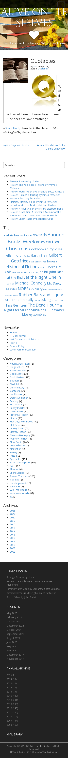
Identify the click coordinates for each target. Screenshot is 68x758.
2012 (12, 537)
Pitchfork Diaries (55, 289)
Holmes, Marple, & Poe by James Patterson (33, 201)
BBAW (40, 242)
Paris (45, 289)
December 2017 (15, 654)
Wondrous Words (19, 493)
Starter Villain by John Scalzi (25, 198)
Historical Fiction (21, 266)
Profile (13, 342)
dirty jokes (54, 249)
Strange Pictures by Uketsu (24, 181)
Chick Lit (14, 384)
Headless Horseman (37, 262)
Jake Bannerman (19, 272)
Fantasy (27, 256)
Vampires (15, 486)
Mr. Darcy (54, 283)
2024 (12, 514)
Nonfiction (15, 448)
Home (13, 332)
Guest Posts (16, 411)
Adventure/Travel (19, 363)
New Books (16, 442)
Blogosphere (17, 367)
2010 (12, 544)
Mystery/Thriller (18, 438)
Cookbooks (37, 249)
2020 (12, 517)
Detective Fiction (19, 397)
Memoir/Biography (20, 435)
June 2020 (12, 642)
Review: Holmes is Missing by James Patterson (35, 194)
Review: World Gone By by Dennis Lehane (51, 147)
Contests (15, 390)
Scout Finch (12, 128)
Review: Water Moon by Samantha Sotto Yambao (37, 191)
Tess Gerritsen (16, 305)
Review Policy (17, 346)
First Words (16, 404)
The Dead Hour (42, 305)
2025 (12, 510)
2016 (12, 524)
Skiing (46, 300)
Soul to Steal (57, 300)
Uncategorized (18, 483)
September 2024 (15, 633)
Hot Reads (16, 425)
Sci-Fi (9, 300)
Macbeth (11, 284)
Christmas (17, 248)
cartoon (53, 242)
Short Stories (17, 472)
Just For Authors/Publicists (24, 339)
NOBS (23, 288)
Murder (11, 289)
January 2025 (13, 621)
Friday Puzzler (17, 408)
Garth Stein (39, 255)
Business (14, 380)
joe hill (44, 272)
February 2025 (14, 617)
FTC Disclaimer (18, 335)
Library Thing (17, 428)
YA (11, 496)
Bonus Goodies (18, 370)
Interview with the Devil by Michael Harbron (33, 205)
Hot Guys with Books (17, 145)
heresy (52, 261)
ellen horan (14, 255)
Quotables (43, 68)
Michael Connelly (30, 283)
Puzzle (13, 455)
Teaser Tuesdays (19, 476)
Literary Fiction (18, 431)
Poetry (13, 452)
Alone (27, 235)
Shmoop (38, 300)
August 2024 (13, 638)
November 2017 (15, 658)
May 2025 (12, 613)
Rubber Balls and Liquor (41, 294)
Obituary (36, 289)
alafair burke (13, 235)
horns (52, 267)
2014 (12, 531)
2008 (12, 551)
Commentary (17, 387)
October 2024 (14, 629)
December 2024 (15, 625)
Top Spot (15, 479)
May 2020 (12, 646)
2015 (12, 527)
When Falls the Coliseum (23, 349)
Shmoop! (15, 469)
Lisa (35, 66)
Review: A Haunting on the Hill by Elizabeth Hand (36, 208)
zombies (39, 314)
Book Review (17, 377)
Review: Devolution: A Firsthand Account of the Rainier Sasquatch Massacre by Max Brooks (35, 213)
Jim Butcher (33, 272)
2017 (12, 521)
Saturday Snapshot (20, 462)
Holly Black (43, 267)
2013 (12, 534)
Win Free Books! (18, 489)
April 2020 (12, 650)
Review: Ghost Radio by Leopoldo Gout (31, 218)
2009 (12, 548)
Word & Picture (49, 752)
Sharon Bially (24, 300)
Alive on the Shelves (34, 18)
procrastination (11, 295)
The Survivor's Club (39, 310)
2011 (12, 541)
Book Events (17, 373)
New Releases (17, 445)
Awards (40, 235)
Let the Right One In (42, 277)
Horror (13, 418)
